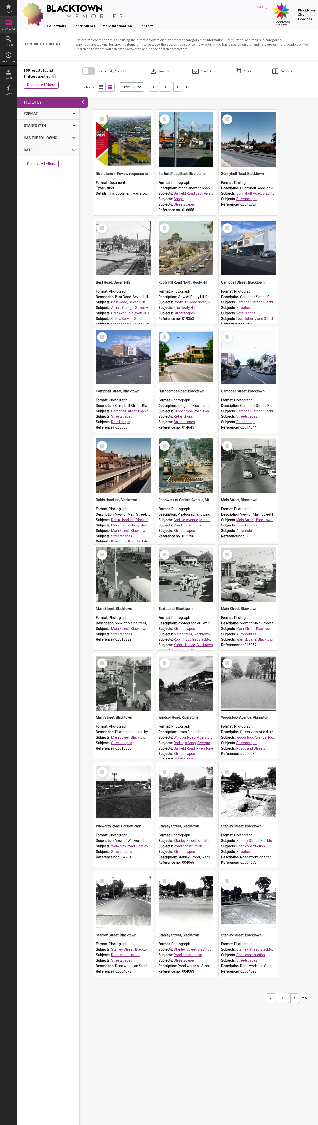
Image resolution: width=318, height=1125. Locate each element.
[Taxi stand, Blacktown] (186, 574)
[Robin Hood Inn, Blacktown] (123, 465)
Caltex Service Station (128, 319)
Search (8, 45)
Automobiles (246, 531)
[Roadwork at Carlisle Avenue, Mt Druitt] (186, 465)
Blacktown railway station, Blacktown (140, 525)
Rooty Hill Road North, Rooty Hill (198, 302)
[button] (203, 71)
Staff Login (262, 7)
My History (8, 61)
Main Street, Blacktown (129, 531)
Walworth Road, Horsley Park (133, 846)
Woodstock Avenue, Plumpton (259, 737)
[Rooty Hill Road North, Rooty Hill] (186, 248)
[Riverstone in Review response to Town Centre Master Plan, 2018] (123, 139)
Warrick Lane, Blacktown (255, 639)
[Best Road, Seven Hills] (123, 248)
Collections (56, 26)
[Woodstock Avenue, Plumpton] (248, 683)
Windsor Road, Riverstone (194, 737)
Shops (179, 199)
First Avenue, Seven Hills (130, 313)
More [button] (8, 94)
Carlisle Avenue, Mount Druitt (196, 520)
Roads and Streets (250, 748)
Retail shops (245, 313)
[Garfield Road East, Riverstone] (186, 139)
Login (8, 77)
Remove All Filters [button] (41, 85)
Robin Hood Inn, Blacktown (131, 520)
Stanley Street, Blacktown (194, 841)
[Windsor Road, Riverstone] (186, 683)
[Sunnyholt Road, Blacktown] (248, 139)
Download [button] (160, 71)
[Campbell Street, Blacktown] (248, 248)
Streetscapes (184, 204)
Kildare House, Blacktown (193, 645)
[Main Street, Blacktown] (248, 465)
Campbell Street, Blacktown (258, 302)
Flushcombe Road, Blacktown (197, 411)
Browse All (8, 28)
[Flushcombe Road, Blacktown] (186, 357)
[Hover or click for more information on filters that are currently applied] (54, 76)
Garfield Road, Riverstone (193, 748)
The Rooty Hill (184, 308)
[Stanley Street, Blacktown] (186, 792)
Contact (146, 26)
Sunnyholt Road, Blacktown (257, 193)
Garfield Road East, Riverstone (197, 193)
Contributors (84, 26)
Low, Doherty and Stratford (257, 319)
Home (8, 12)
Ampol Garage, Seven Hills (131, 308)
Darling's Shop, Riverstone (194, 743)
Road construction (188, 525)
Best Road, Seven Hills (128, 302)
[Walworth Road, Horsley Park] (123, 792)
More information (117, 26)
